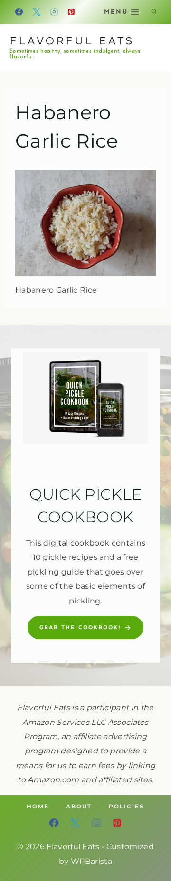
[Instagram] (54, 11)
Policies (126, 806)
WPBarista (91, 861)
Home (38, 806)
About (79, 806)
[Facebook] (19, 11)
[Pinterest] (71, 11)
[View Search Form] (154, 12)
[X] (36, 11)
